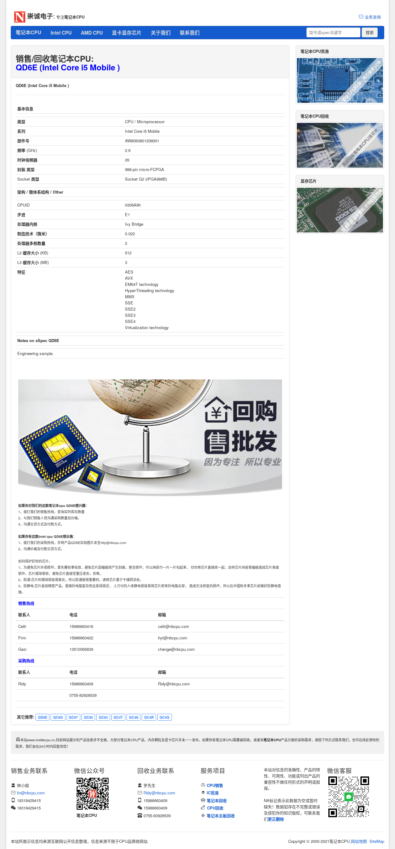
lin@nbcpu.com (31, 793)
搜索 (370, 32)
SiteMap (376, 841)
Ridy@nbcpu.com (159, 793)
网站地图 (359, 841)
